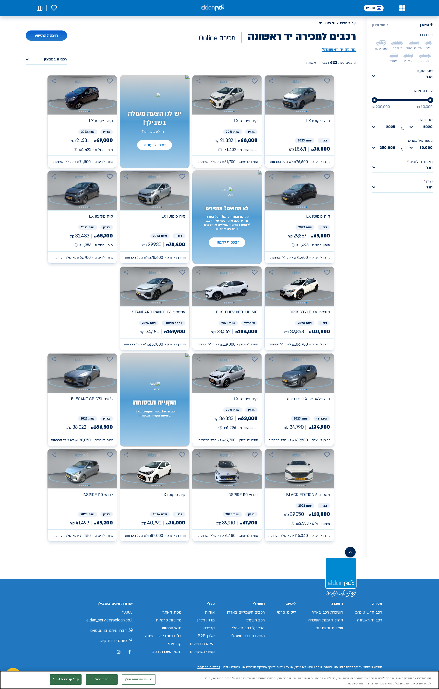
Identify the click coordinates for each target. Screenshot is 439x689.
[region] (219, 680)
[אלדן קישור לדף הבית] (213, 8)
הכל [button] (429, 76)
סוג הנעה (423, 71)
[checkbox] (428, 42)
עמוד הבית (348, 23)
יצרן (428, 181)
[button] (402, 8)
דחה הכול (101, 679)
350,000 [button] (387, 148)
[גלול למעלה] (350, 552)
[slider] (430, 100)
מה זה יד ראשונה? (339, 49)
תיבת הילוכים (420, 161)
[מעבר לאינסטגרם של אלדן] (119, 652)
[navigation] (299, 121)
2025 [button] (390, 127)
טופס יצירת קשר (113, 641)
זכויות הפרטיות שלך (138, 679)
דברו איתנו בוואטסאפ (108, 630)
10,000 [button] (426, 148)
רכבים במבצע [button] (55, 59)
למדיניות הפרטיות (208, 667)
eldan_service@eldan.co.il (109, 620)
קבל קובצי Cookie (66, 679)
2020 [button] (428, 127)
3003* (127, 612)
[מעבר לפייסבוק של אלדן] (129, 652)
